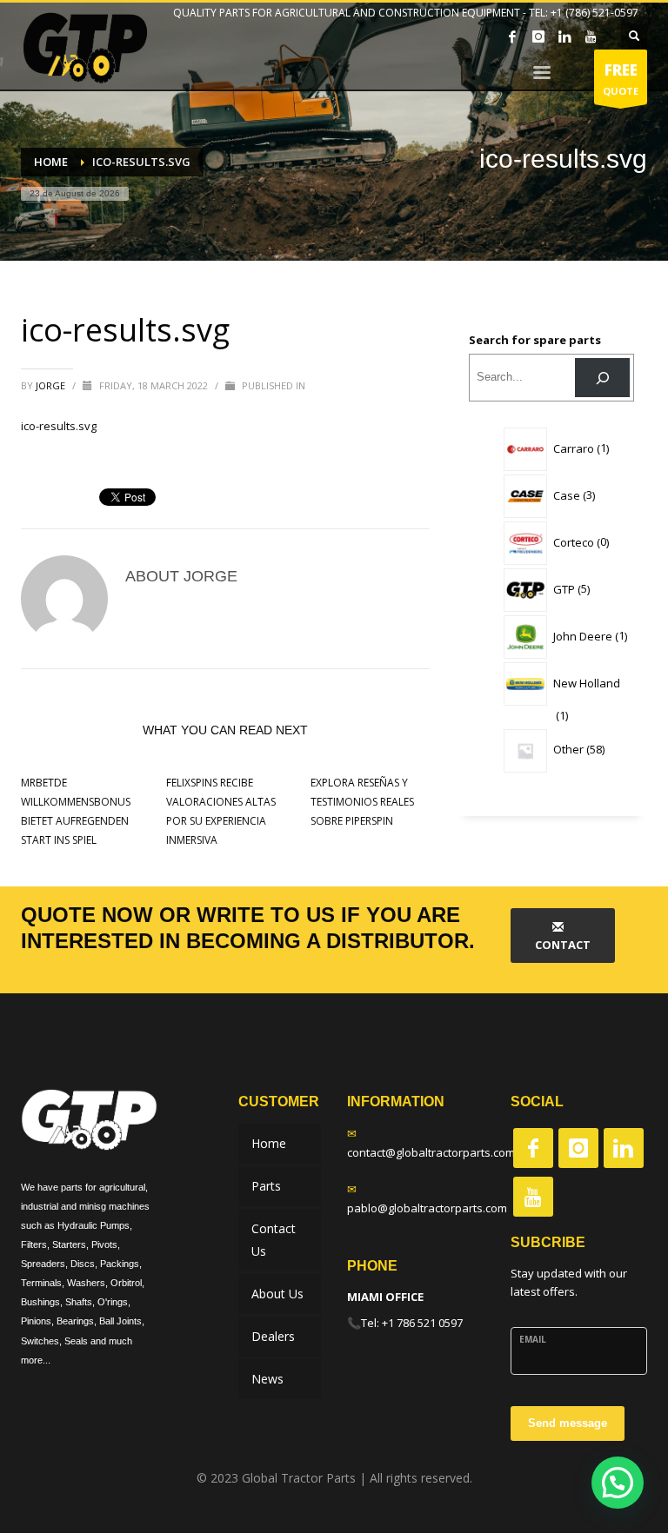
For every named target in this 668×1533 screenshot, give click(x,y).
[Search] (602, 377)
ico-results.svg (59, 426)
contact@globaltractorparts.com (431, 1152)
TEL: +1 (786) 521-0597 (583, 12)
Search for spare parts (535, 340)
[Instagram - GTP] (578, 1148)
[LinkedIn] (564, 36)
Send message (567, 1423)
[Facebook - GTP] (533, 1148)
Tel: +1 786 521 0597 (412, 1323)
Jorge (52, 385)
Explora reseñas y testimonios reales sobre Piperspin (362, 801)
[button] (617, 1483)
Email (532, 1339)
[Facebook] (512, 36)
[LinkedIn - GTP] (624, 1148)
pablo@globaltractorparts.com (427, 1208)
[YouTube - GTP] (533, 1197)
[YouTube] (591, 36)
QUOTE (620, 78)
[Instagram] (538, 36)
